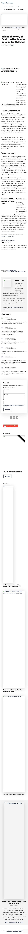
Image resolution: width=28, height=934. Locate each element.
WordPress (15, 931)
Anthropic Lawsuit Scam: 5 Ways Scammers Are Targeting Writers (12, 585)
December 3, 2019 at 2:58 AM (10, 368)
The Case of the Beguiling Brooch (12, 471)
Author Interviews (11, 270)
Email (4, 399)
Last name (6, 394)
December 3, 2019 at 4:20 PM (10, 339)
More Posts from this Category (14, 922)
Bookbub (16, 307)
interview (23, 271)
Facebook (5, 309)
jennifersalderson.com (7, 236)
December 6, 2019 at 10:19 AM (10, 319)
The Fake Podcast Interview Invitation (13, 794)
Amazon (11, 307)
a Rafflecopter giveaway (8, 240)
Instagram (20, 307)
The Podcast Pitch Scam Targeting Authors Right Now (12, 690)
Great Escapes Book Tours (14, 271)
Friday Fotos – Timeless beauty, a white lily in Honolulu (14, 902)
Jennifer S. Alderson (9, 367)
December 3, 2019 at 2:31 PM (10, 348)
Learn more (7, 476)
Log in (20, 931)
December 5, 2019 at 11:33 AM (10, 328)
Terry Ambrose (7, 3)
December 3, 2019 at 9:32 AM (10, 357)
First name (6, 389)
